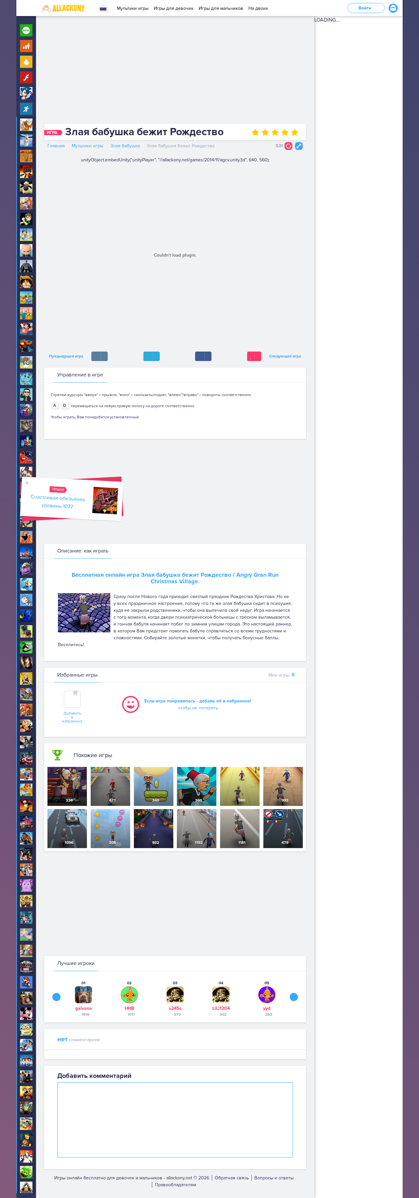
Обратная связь (232, 1178)
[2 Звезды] (265, 132)
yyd (266, 1008)
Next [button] (294, 997)
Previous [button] (56, 997)
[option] (83, 998)
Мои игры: (281, 675)
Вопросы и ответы (274, 1178)
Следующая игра (286, 356)
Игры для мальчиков (221, 8)
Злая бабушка (125, 146)
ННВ (129, 1008)
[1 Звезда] (255, 132)
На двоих (258, 8)
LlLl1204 (221, 1008)
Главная (56, 146)
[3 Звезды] (275, 132)
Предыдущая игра (65, 356)
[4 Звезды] (285, 132)
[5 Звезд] (295, 132)
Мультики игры (133, 8)
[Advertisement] (175, 71)
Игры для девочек (173, 8)
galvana (83, 1008)
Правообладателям (175, 1185)
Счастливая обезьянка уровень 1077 (57, 501)
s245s (175, 1008)
